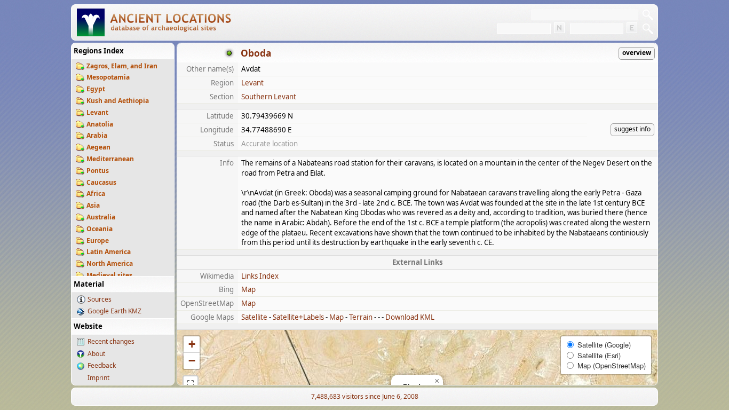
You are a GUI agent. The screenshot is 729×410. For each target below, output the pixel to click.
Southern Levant (268, 96)
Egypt (95, 88)
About (96, 353)
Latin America (108, 251)
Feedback (102, 365)
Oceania (99, 228)
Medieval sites (109, 275)
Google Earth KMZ (114, 311)
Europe (97, 240)
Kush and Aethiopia (117, 100)
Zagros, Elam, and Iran (121, 65)
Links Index (260, 276)
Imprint (98, 377)
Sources (100, 299)
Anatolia (99, 124)
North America (109, 263)
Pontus (97, 170)
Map (248, 289)
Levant (97, 112)
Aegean (98, 147)
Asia (93, 205)
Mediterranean (110, 158)
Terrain (361, 317)
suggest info (632, 128)
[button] (436, 381)
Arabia (96, 135)
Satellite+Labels (298, 317)
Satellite (254, 317)
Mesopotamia (108, 77)
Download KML (409, 317)
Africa (95, 193)
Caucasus (101, 182)
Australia (100, 217)
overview (636, 52)
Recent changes (111, 341)
